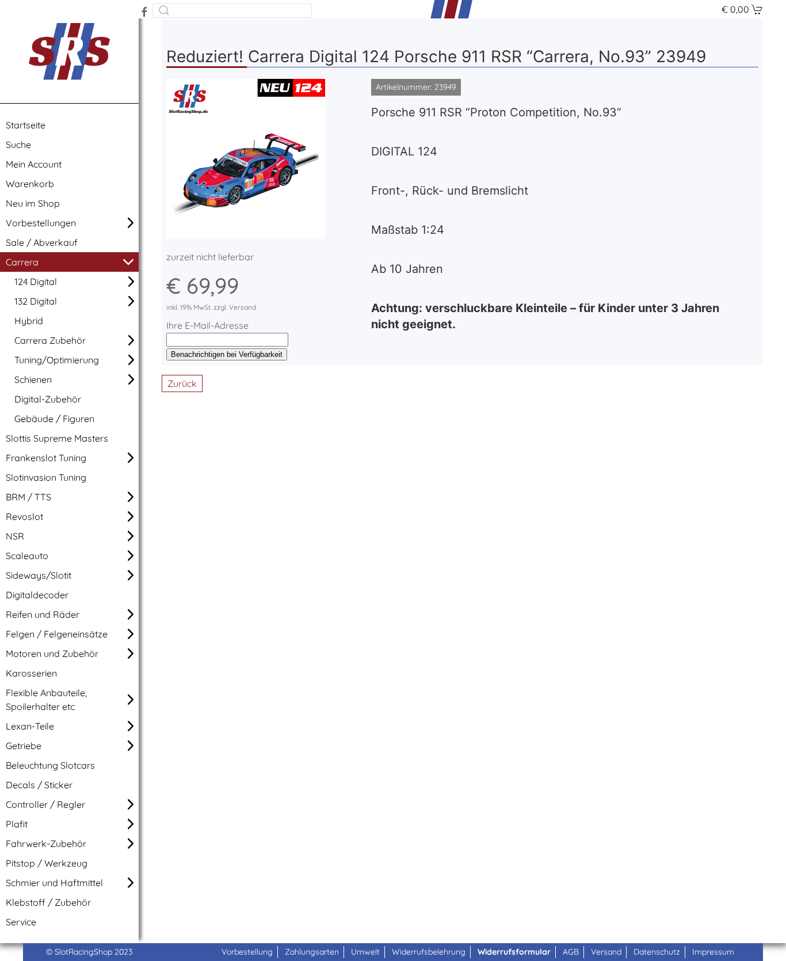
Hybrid (28, 320)
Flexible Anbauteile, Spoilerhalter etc (46, 699)
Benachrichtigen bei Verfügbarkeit (227, 354)
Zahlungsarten (312, 952)
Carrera (22, 262)
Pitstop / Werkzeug (46, 863)
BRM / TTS (28, 497)
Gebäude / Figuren (54, 418)
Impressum (713, 952)
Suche (18, 144)
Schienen (33, 379)
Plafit (17, 824)
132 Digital (35, 301)
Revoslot (24, 516)
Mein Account (34, 164)
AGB (571, 952)
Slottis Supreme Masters (57, 438)
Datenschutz (657, 952)
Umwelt (365, 952)
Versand (606, 952)
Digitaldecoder (37, 595)
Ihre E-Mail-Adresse (207, 325)
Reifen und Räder (42, 614)
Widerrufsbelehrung (429, 952)
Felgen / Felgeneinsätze (57, 634)
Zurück (182, 383)
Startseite (25, 125)
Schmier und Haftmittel (54, 882)
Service (21, 922)
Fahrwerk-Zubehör (46, 843)
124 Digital (35, 281)
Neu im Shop (33, 203)
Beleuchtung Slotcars (50, 765)
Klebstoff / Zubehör (48, 902)
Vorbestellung (247, 952)
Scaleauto (27, 555)
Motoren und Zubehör (52, 653)
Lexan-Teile (30, 726)
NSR (15, 536)
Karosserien (31, 673)
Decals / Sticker (39, 785)
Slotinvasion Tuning (46, 477)
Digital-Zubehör (47, 399)
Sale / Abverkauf (42, 242)
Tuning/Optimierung (56, 360)
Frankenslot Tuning (46, 458)
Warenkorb (30, 183)
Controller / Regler (45, 804)
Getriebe (23, 745)
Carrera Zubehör (50, 340)
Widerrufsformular (514, 952)
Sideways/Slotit (38, 575)
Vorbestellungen (41, 223)
